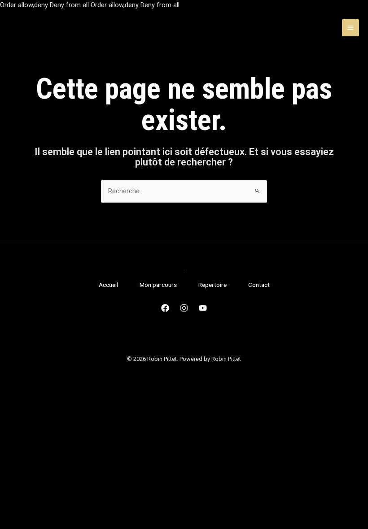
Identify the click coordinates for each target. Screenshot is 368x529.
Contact (259, 284)
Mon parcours (158, 284)
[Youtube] (203, 308)
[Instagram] (184, 308)
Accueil (108, 284)
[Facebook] (165, 308)
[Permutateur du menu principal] (350, 27)
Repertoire (212, 284)
